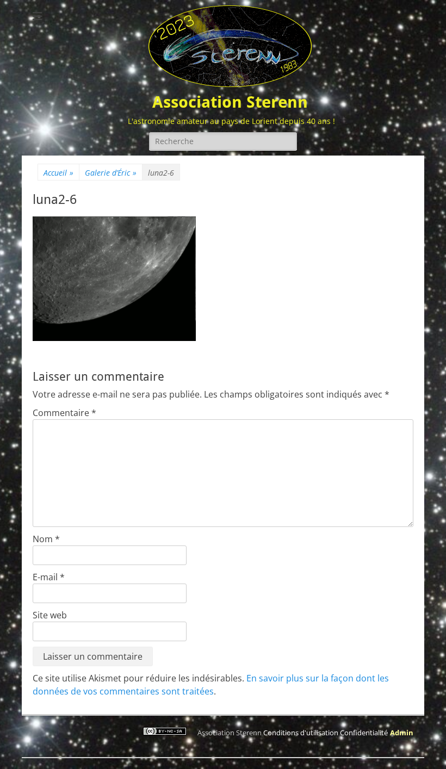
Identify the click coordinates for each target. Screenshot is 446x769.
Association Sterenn (230, 101)
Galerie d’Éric (111, 173)
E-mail (49, 577)
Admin (401, 732)
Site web (50, 615)
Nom (46, 539)
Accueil (58, 173)
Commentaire (64, 413)
